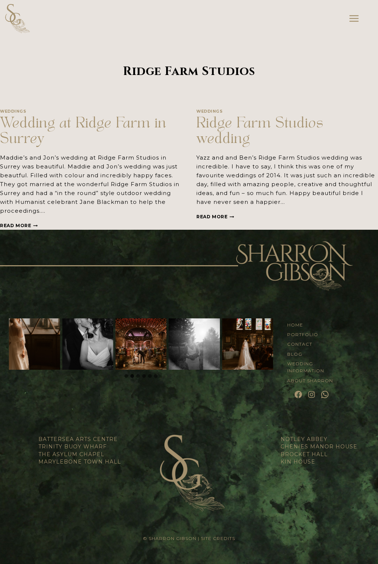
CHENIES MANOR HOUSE (319, 446)
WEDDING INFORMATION (305, 367)
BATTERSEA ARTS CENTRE (78, 439)
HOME (295, 325)
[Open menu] (354, 18)
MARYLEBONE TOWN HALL (79, 461)
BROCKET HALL (304, 454)
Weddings (13, 111)
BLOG (294, 354)
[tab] (126, 376)
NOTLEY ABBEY (304, 439)
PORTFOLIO (302, 334)
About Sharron (310, 380)
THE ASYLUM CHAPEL (71, 454)
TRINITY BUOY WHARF (72, 446)
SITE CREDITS (218, 538)
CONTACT (299, 344)
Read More (19, 225)
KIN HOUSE (298, 461)
